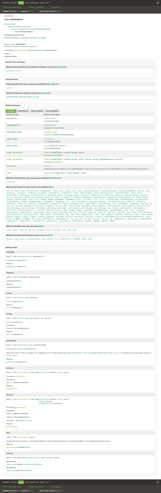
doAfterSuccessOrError (114, 195)
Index (42, 3)
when (33, 219)
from (73, 201)
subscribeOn (131, 212)
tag (67, 214)
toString (88, 216)
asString (47, 139)
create (75, 193)
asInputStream (49, 132)
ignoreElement (91, 204)
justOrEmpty (122, 204)
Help (47, 3)
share (48, 212)
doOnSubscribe (99, 197)
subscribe (48, 173)
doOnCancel (18, 197)
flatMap (23, 201)
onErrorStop (11, 210)
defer (96, 193)
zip (71, 219)
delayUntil (85, 195)
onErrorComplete (98, 206)
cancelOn (140, 191)
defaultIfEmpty (86, 193)
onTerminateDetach (25, 210)
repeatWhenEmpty (100, 210)
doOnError (49, 197)
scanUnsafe (10, 182)
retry (126, 210)
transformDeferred (111, 216)
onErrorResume (73, 208)
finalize (23, 230)
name (65, 206)
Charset (55, 146)
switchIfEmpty (58, 214)
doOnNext (77, 197)
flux (68, 201)
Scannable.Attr (12, 71)
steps (84, 239)
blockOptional (32, 191)
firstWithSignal (112, 199)
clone (8, 230)
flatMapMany (48, 201)
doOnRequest (87, 197)
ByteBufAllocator (107, 159)
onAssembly (86, 206)
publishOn (50, 210)
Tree (27, 3)
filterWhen (87, 199)
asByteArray (49, 118)
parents (50, 239)
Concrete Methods (52, 111)
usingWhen (16, 219)
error (30, 199)
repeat (58, 210)
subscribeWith (45, 214)
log (142, 204)
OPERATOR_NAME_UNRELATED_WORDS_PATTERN (22, 97)
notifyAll (57, 230)
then (96, 214)
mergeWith (50, 206)
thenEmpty (109, 214)
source (9, 88)
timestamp (50, 216)
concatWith (42, 193)
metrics (59, 206)
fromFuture (140, 201)
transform (98, 216)
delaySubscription (38, 195)
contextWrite (54, 193)
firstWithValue (141, 199)
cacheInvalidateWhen (108, 191)
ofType (77, 206)
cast (147, 191)
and (7, 191)
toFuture (68, 216)
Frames (31, 7)
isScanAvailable (33, 239)
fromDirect (130, 201)
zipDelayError (120, 219)
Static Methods (23, 111)
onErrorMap (40, 208)
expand (43, 199)
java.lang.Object (10, 24)
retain (46, 166)
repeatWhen (88, 210)
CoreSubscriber (59, 173)
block (16, 191)
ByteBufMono (18, 152)
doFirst (9, 197)
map (21, 206)
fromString (48, 152)
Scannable (42, 38)
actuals (9, 239)
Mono (8, 118)
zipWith (104, 221)
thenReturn (128, 214)
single (54, 212)
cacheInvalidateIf (91, 191)
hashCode (40, 230)
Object (41, 226)
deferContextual (106, 193)
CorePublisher (25, 38)
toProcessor (79, 216)
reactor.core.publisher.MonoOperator (24, 29)
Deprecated (34, 3)
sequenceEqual (12, 212)
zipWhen (88, 221)
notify (48, 230)
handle (65, 204)
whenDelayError (48, 219)
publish (41, 210)
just (114, 204)
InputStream (16, 132)
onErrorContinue (143, 206)
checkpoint (10, 193)
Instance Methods (37, 111)
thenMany (118, 214)
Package (14, 3)
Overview (5, 3)
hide (82, 204)
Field (18, 11)
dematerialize (97, 195)
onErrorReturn (113, 208)
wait (64, 230)
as (12, 191)
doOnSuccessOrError (126, 197)
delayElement (11, 195)
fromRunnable (43, 204)
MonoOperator (16, 46)
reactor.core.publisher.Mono (17, 26)
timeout (150, 214)
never (71, 206)
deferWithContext (122, 193)
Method (31, 11)
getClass (31, 230)
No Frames (40, 7)
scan (56, 239)
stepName (76, 239)
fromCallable (82, 201)
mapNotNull (28, 206)
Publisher (7, 38)
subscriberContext (145, 212)
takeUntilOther (87, 214)
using (148, 216)
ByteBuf (41, 29)
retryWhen (140, 210)
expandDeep (59, 199)
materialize (39, 206)
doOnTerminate (142, 197)
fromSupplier (55, 204)
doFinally (144, 195)
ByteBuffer (15, 125)
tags (89, 239)
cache (55, 191)
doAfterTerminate (132, 195)
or (35, 210)
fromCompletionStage (97, 201)
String (13, 139)
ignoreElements (104, 204)
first (95, 199)
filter (78, 199)
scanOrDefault (65, 239)
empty (24, 199)
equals (15, 230)
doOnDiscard (29, 197)
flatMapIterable (35, 201)
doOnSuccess (112, 197)
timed (136, 214)
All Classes (55, 7)
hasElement (74, 204)
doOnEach (39, 197)
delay (133, 193)
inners (22, 239)
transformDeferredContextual (132, 216)
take (72, 214)
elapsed (9, 199)
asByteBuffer (49, 125)
